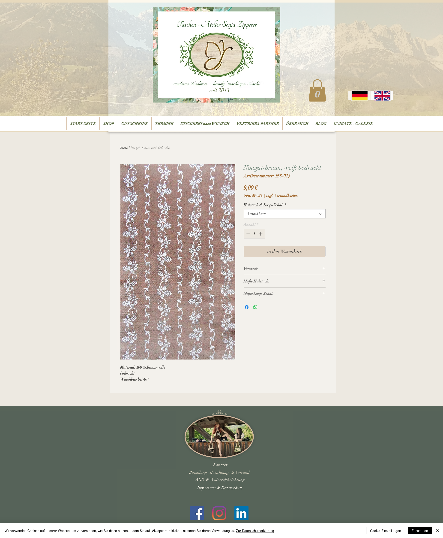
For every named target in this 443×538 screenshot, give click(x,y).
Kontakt (220, 464)
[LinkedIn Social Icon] (241, 513)
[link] (317, 90)
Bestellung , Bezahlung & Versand (219, 472)
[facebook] (197, 513)
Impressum (207, 487)
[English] (382, 95)
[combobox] (285, 213)
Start (124, 147)
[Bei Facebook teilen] (246, 307)
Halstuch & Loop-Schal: (265, 205)
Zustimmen (420, 530)
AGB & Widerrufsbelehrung (220, 479)
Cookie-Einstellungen (385, 530)
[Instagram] (219, 513)
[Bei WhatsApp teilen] (255, 307)
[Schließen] (437, 530)
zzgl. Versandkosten (282, 195)
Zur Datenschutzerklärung (255, 530)
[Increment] (260, 233)
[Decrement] (247, 233)
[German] (359, 95)
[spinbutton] (254, 233)
